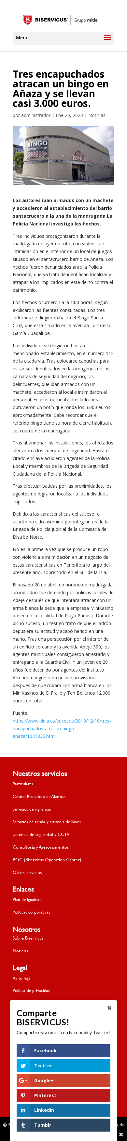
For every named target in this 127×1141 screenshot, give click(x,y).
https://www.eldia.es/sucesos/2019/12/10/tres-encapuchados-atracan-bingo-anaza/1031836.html (62, 728)
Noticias (97, 115)
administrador (35, 115)
